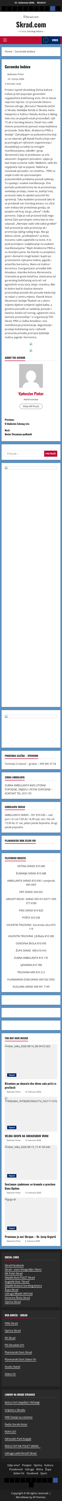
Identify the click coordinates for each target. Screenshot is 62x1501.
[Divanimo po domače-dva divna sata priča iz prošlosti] (31, 1061)
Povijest (26, 1465)
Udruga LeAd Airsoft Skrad (21, 1453)
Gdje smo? (13, 1465)
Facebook (32, 1473)
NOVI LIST (10, 1431)
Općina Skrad (13, 1302)
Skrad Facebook (14, 1265)
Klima (39, 1469)
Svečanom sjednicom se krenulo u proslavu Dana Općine (30, 1186)
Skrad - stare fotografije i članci (23, 1269)
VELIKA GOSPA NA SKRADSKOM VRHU (26, 1136)
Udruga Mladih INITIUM (19, 1293)
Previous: (17, 422)
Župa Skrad (11, 1289)
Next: (18, 432)
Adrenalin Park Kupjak (18, 1438)
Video (55, 40)
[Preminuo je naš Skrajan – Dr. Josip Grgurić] (31, 1215)
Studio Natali (12, 1366)
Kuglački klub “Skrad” (17, 1281)
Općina (38, 1465)
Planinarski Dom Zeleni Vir (20, 1359)
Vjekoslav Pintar (15, 74)
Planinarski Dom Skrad (18, 1352)
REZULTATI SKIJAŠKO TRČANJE (22, 1402)
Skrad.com (31, 24)
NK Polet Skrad (14, 1273)
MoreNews (22, 1497)
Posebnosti (16, 1469)
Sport (43, 1473)
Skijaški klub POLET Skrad (20, 1277)
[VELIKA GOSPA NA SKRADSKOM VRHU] (31, 1114)
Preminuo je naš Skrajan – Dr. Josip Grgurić (30, 1237)
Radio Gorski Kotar (16, 1424)
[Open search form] (38, 40)
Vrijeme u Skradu (15, 1410)
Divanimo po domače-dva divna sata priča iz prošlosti (30, 1085)
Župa (48, 1469)
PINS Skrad (11, 1323)
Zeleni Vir (10, 1374)
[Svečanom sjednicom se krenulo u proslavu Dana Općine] (31, 1162)
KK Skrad (10, 1338)
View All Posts (31, 406)
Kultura (48, 1465)
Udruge (29, 1469)
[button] (5, 40)
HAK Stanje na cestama (18, 1417)
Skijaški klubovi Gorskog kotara (23, 1285)
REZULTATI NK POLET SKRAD (23, 1446)
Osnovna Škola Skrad (17, 1298)
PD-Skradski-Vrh (14, 1345)
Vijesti (12, 1075)
